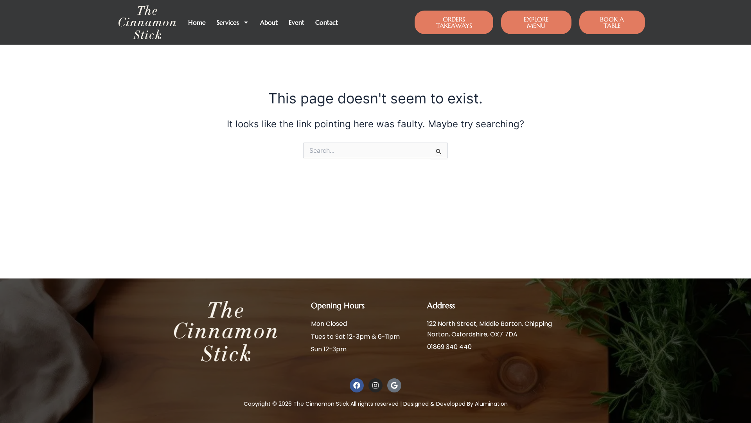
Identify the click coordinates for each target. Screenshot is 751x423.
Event (296, 22)
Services (228, 22)
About (269, 22)
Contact (326, 22)
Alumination (491, 404)
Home (197, 22)
